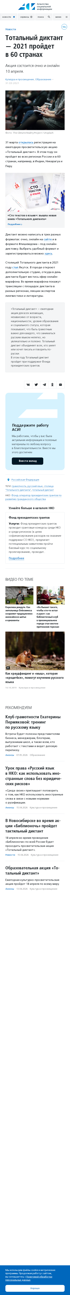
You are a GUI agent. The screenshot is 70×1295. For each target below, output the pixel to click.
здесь (48, 253)
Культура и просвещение (19, 79)
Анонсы (9, 755)
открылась (26, 142)
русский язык (35, 486)
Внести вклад (28, 461)
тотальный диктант (43, 489)
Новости (10, 29)
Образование (43, 79)
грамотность (19, 486)
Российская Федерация (25, 479)
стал (15, 267)
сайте (48, 239)
